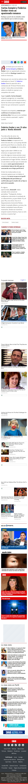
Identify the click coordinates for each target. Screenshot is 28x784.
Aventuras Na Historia (10, 759)
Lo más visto (6, 645)
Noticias (14, 749)
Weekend (9, 751)
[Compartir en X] (15, 62)
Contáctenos (23, 765)
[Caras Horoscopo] (14, 733)
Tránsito (14, 770)
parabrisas (14, 599)
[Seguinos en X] (12, 745)
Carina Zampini (11, 69)
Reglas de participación (20, 768)
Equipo (10, 768)
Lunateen (23, 751)
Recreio (15, 762)
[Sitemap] (23, 745)
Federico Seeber (15, 222)
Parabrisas (17, 751)
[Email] (25, 62)
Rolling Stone (20, 759)
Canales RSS (5, 765)
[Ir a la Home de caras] (6, 2)
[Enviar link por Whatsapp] (18, 62)
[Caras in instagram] (5, 745)
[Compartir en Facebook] (12, 62)
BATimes (14, 753)
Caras (15, 757)
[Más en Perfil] (9, 526)
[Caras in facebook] (9, 745)
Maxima (20, 762)
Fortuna (4, 751)
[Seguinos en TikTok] (16, 745)
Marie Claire (21, 749)
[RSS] (19, 745)
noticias (14, 530)
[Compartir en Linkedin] (22, 62)
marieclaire (14, 552)
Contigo (20, 757)
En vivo (24, 2)
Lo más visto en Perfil (10, 685)
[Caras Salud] (14, 727)
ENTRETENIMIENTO (5, 5)
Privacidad (4, 768)
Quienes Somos (14, 765)
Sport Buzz (8, 762)
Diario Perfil (7, 749)
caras (14, 575)
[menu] (2, 2)
